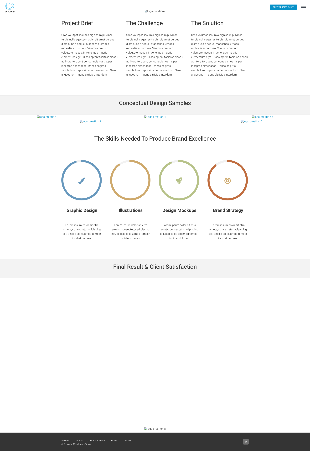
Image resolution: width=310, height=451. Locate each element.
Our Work (79, 440)
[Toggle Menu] (304, 8)
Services (65, 440)
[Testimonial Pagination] (152, 397)
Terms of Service (97, 440)
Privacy (114, 440)
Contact (127, 440)
